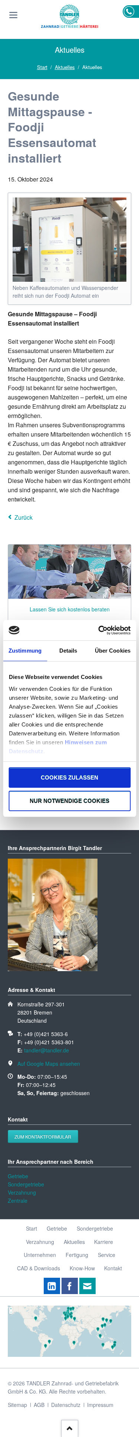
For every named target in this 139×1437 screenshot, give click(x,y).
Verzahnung (22, 1192)
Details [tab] (68, 650)
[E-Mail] (87, 1286)
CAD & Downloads (38, 1268)
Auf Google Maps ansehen (48, 1063)
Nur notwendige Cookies (69, 801)
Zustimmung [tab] (25, 650)
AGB (39, 1404)
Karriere (103, 1241)
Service (106, 1254)
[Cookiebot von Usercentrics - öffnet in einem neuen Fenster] (98, 630)
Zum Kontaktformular (42, 1136)
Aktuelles (65, 67)
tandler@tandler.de (46, 1050)
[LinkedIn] (52, 1286)
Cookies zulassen (69, 777)
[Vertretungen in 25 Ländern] (69, 1354)
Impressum (100, 1404)
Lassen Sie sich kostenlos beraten (70, 609)
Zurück (23, 517)
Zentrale (17, 1200)
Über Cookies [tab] (112, 650)
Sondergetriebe (26, 1184)
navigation (13, 15)
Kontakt (113, 1268)
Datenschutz (65, 1404)
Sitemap (17, 1404)
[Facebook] (70, 1286)
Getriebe (18, 1176)
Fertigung (77, 1254)
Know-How (82, 1268)
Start (42, 67)
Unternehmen (40, 1254)
